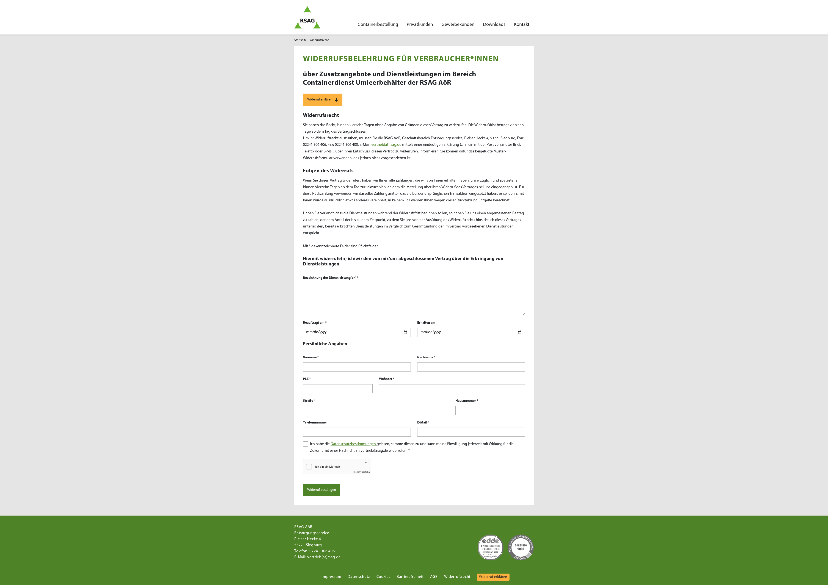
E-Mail (423, 422)
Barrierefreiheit (410, 577)
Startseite (300, 40)
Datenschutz (359, 577)
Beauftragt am (315, 323)
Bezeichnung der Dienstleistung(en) (331, 278)
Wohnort (386, 379)
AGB (434, 577)
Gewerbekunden (458, 24)
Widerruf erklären (319, 99)
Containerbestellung (378, 24)
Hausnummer (466, 401)
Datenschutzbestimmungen (354, 444)
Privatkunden (420, 24)
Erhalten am (426, 323)
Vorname (311, 357)
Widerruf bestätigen (321, 490)
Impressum (331, 577)
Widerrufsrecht (457, 577)
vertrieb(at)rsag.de (386, 145)
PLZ (307, 379)
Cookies (383, 577)
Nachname (426, 357)
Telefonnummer (315, 422)
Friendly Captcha (361, 472)
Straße (309, 401)
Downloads (494, 24)
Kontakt (521, 24)
